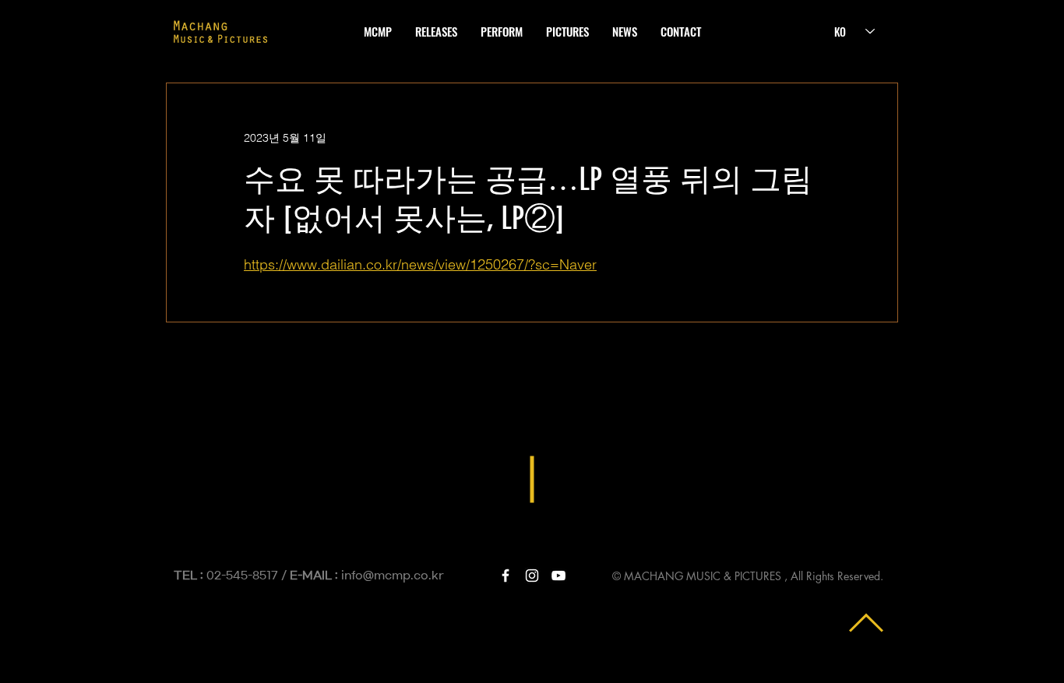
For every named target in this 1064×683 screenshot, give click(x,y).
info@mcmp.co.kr (392, 575)
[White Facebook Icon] (505, 575)
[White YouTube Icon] (558, 575)
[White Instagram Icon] (532, 575)
